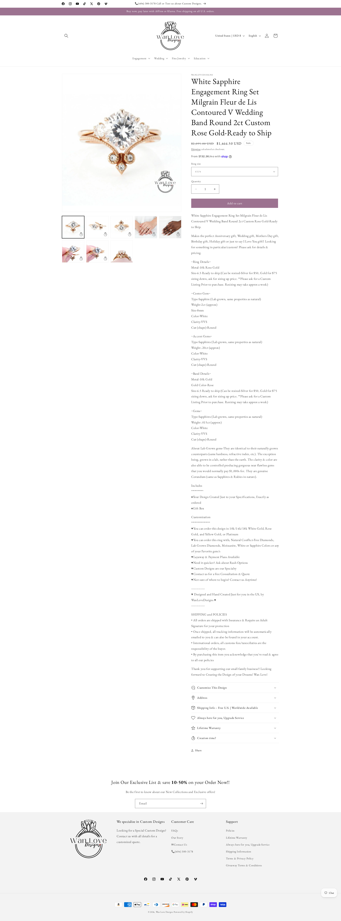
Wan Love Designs (164, 912)
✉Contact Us (179, 844)
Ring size (196, 163)
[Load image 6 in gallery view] (73, 251)
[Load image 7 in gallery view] (97, 251)
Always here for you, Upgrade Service (248, 844)
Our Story (177, 837)
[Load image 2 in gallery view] (97, 227)
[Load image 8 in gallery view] (122, 251)
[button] (66, 35)
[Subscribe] (201, 803)
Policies (230, 830)
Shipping (195, 149)
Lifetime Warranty (236, 837)
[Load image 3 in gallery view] (122, 227)
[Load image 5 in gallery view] (170, 227)
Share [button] (198, 750)
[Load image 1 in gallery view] (73, 227)
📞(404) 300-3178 (182, 851)
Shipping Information (238, 851)
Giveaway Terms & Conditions (244, 865)
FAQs (174, 830)
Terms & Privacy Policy (239, 858)
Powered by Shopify (183, 912)
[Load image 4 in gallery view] (146, 227)
